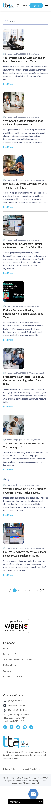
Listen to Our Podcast (17, 710)
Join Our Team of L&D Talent (18, 659)
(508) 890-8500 (15, 700)
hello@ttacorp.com (16, 705)
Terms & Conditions (30, 769)
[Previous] (8, 590)
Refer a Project (11, 665)
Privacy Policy (10, 769)
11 (36, 590)
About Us (8, 648)
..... (33, 590)
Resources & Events (13, 676)
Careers (7, 670)
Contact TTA (9, 653)
